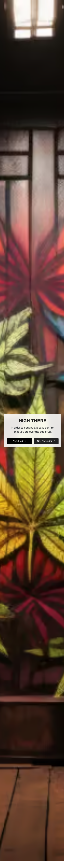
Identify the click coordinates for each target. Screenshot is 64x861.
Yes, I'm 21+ (19, 441)
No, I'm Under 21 (46, 441)
